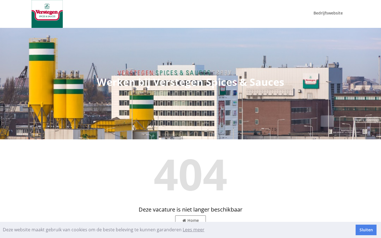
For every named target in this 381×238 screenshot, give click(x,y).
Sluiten (366, 229)
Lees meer (193, 230)
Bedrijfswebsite (328, 13)
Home (193, 220)
